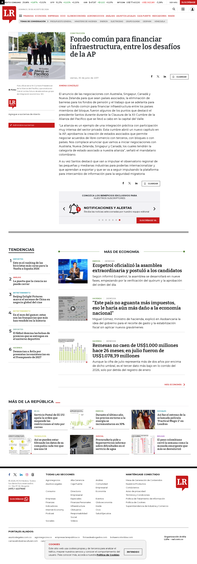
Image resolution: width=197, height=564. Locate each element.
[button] (63, 209)
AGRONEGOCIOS (95, 16)
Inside (99, 506)
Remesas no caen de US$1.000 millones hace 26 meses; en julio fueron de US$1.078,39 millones (135, 351)
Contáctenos (132, 487)
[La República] (9, 14)
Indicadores (52, 506)
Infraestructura (78, 506)
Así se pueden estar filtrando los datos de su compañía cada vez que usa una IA (49, 444)
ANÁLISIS (110, 16)
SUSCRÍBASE (188, 2)
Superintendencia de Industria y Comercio (147, 506)
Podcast (50, 513)
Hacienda (17, 348)
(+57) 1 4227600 (16, 488)
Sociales (161, 411)
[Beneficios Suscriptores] (183, 9)
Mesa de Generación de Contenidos (144, 480)
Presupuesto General (61, 21)
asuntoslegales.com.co (20, 537)
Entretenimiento (21, 293)
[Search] (174, 9)
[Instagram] (28, 475)
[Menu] (21, 16)
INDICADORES (159, 16)
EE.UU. (37, 411)
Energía (104, 21)
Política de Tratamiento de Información (145, 498)
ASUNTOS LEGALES (126, 16)
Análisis (17, 277)
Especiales (76, 498)
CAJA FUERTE (144, 16)
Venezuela (160, 21)
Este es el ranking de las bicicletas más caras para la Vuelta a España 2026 (30, 265)
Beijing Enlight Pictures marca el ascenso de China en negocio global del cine (31, 299)
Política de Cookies (108, 555)
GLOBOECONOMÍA (76, 16)
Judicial (100, 436)
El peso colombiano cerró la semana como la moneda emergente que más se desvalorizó (172, 444)
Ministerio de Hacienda (86, 21)
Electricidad (117, 21)
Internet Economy (55, 509)
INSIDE (171, 16)
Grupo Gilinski (133, 21)
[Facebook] (151, 76)
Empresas (51, 498)
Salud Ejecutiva (103, 513)
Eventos (100, 498)
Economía (101, 491)
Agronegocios (53, 480)
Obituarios (76, 509)
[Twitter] (158, 76)
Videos (74, 521)
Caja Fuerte (76, 484)
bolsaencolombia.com (121, 537)
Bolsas (161, 436)
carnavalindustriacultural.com (23, 541)
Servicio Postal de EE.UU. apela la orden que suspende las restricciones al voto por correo (49, 421)
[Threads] (34, 475)
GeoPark (147, 21)
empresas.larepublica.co (67, 537)
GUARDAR (181, 77)
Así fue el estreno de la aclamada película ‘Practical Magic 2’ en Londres (171, 419)
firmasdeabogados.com (95, 537)
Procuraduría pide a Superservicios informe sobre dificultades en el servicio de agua (111, 444)
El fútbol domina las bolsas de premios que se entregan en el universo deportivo (31, 336)
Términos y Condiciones (138, 495)
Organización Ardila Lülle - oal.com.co (175, 537)
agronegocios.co (43, 537)
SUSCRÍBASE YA (148, 220)
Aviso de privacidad (135, 491)
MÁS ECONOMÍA (173, 384)
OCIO (63, 16)
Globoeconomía (104, 502)
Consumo (50, 491)
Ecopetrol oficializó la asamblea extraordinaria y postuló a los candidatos (137, 268)
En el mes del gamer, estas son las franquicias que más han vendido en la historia (30, 317)
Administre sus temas (23, 125)
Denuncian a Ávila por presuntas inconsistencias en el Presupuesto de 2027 (31, 354)
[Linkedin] (165, 76)
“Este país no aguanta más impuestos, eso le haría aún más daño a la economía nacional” (136, 308)
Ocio (98, 509)
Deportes (18, 259)
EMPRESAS (53, 16)
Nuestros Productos (136, 484)
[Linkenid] (22, 475)
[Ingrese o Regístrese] (192, 9)
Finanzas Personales (81, 502)
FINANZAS (28, 16)
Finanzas (50, 502)
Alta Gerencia (77, 480)
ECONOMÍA (40, 16)
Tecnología (40, 436)
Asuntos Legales (54, 484)
